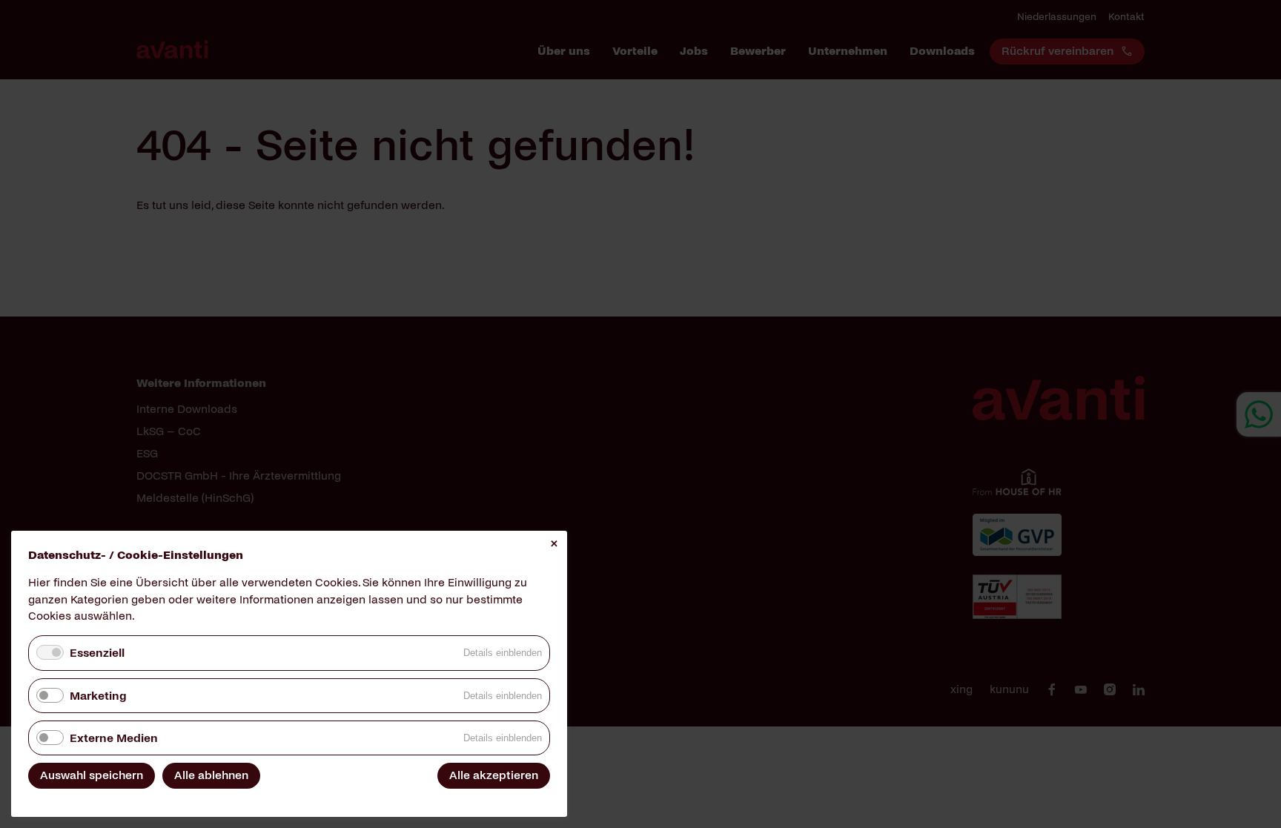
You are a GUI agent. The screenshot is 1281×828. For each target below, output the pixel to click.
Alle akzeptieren (493, 775)
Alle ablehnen (211, 775)
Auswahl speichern (91, 775)
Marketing (98, 695)
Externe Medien (114, 738)
